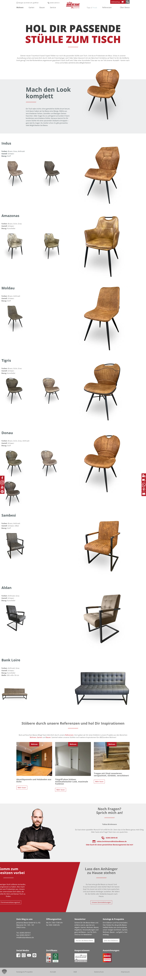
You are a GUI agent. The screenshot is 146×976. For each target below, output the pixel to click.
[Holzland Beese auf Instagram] (24, 955)
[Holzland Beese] (73, 5)
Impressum (125, 972)
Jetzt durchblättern (111, 940)
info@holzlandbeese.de (25, 937)
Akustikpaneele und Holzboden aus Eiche (33, 780)
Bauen (48, 737)
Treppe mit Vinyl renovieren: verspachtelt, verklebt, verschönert (111, 774)
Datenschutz (99, 972)
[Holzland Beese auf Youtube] (29, 955)
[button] (4, 971)
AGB (75, 972)
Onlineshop (115, 2)
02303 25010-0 (54, 3)
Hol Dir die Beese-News (84, 940)
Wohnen (33, 737)
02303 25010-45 (111, 838)
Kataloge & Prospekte (24, 972)
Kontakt (53, 972)
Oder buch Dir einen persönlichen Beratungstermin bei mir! (109, 845)
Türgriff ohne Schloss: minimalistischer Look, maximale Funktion (71, 781)
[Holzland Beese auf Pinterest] (34, 955)
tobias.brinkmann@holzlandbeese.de (112, 841)
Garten (39, 737)
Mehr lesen (22, 787)
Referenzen (107, 7)
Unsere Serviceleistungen (101, 902)
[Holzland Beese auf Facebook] (18, 955)
